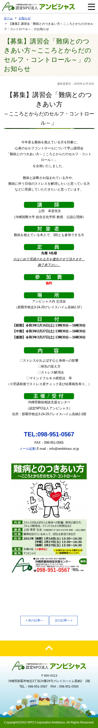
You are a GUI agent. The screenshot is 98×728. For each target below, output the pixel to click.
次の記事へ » (63, 620)
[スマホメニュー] (91, 7)
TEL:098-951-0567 (49, 434)
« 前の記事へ (34, 620)
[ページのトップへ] (49, 648)
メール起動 (27, 449)
